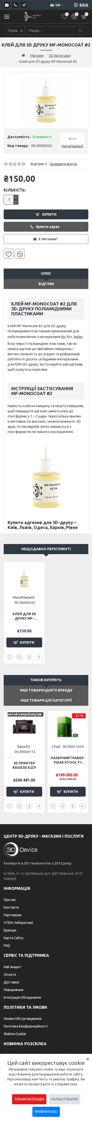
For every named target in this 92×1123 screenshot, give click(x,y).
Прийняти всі (46, 1112)
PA (63, 337)
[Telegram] (24, 5)
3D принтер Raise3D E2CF (24, 765)
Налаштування (64, 1099)
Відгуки (46, 284)
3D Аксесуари (60, 56)
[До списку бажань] (8, 254)
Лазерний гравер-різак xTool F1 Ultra (68, 760)
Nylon (78, 337)
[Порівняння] (20, 254)
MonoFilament (24, 597)
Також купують (46, 680)
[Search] (80, 30)
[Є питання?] (39, 657)
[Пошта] (7, 5)
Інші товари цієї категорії (46, 700)
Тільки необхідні (29, 1099)
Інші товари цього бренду (46, 690)
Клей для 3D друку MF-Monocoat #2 (24, 616)
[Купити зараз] (29, 657)
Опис (46, 273)
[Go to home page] (23, 56)
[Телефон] (15, 5)
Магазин (37, 56)
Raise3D (23, 747)
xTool (56, 747)
